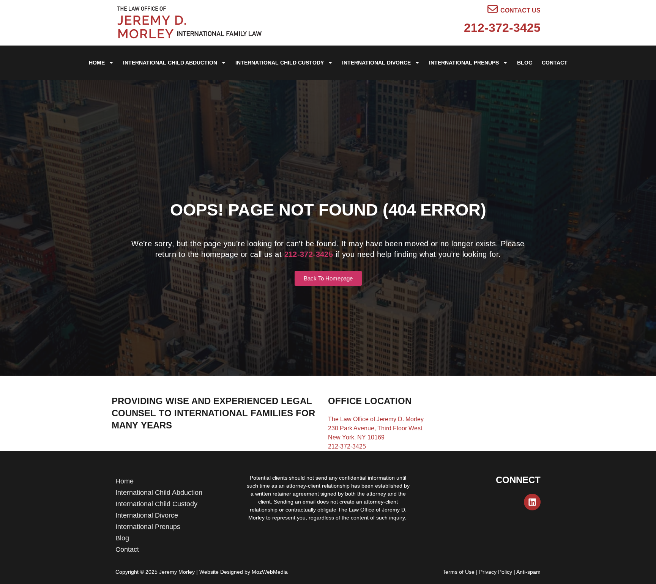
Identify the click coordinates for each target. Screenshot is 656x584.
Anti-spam (528, 572)
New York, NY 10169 (356, 437)
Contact (555, 63)
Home (97, 63)
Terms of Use (459, 572)
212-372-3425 (502, 28)
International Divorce (376, 63)
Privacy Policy (495, 572)
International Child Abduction (170, 63)
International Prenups (464, 63)
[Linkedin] (532, 502)
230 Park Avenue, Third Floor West (375, 428)
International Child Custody (279, 63)
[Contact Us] (492, 9)
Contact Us (520, 10)
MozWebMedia (270, 572)
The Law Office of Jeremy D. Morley (376, 419)
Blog (525, 63)
